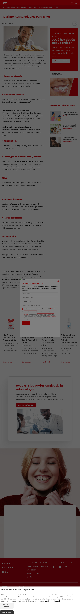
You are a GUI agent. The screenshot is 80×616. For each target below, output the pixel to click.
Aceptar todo (6, 612)
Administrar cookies (7, 606)
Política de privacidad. (52, 601)
